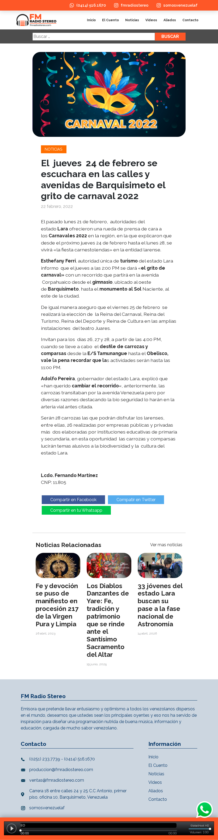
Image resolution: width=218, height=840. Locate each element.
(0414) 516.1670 (91, 5)
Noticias (132, 20)
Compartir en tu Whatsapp (76, 510)
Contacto (190, 20)
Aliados (170, 20)
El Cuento (110, 20)
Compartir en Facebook (73, 499)
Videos (151, 20)
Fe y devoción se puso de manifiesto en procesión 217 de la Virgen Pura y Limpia (57, 605)
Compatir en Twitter (136, 499)
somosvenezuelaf (180, 5)
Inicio (91, 20)
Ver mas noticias (166, 544)
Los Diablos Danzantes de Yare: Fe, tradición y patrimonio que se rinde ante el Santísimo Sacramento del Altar (108, 620)
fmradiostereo (134, 5)
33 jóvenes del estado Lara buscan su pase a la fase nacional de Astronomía (160, 605)
